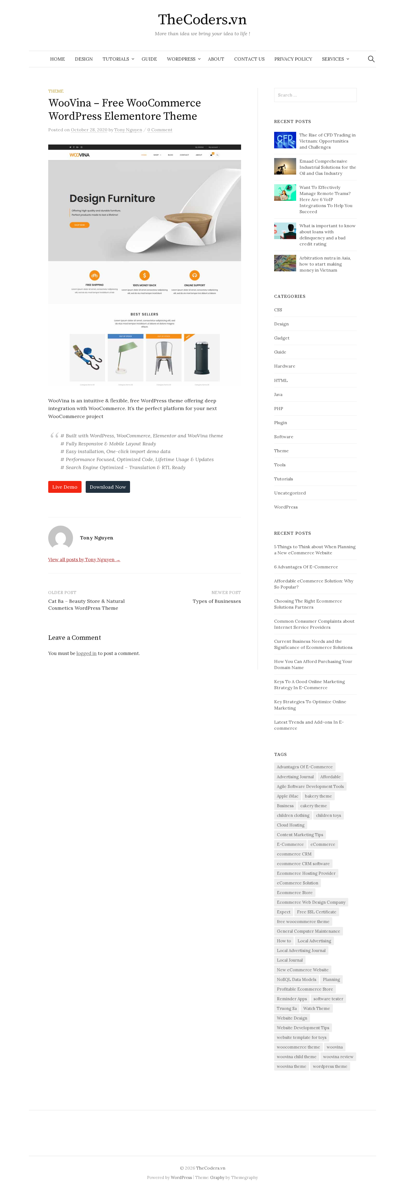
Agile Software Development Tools (310, 786)
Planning (331, 979)
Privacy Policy (293, 59)
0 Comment (159, 129)
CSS (278, 309)
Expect (283, 911)
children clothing (293, 815)
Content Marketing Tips (300, 834)
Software (283, 436)
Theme (56, 91)
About (216, 59)
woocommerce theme (298, 1047)
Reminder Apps (292, 998)
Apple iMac (287, 796)
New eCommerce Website (303, 969)
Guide (149, 59)
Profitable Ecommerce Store (305, 989)
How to (284, 940)
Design (84, 59)
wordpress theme (330, 1066)
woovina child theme (297, 1056)
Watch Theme (316, 1008)
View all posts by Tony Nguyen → (84, 560)
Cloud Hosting (290, 825)
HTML (281, 380)
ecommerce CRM (294, 854)
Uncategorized (290, 493)
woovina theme (291, 1066)
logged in (86, 653)
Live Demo (64, 487)
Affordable (330, 776)
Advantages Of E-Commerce (305, 766)
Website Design (292, 1018)
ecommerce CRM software (303, 863)
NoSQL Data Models (296, 979)
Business (285, 805)
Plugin (280, 422)
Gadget (282, 338)
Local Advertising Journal (301, 950)
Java (278, 394)
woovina (335, 1047)
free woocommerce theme (303, 921)
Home (57, 59)
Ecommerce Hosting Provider (306, 873)
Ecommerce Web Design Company (311, 902)
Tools (280, 464)
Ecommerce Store (295, 892)
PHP (278, 408)
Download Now (108, 487)
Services (333, 59)
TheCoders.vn (202, 19)
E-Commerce (290, 844)
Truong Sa (287, 1008)
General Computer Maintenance (308, 931)
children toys (328, 815)
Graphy (217, 1177)
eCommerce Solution (297, 883)
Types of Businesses (217, 601)
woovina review (338, 1056)
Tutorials (116, 59)
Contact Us (249, 59)
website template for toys (301, 1037)
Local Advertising (314, 940)
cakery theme (313, 805)
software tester (328, 998)
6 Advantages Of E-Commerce (306, 566)
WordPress (181, 59)
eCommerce (322, 844)
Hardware (284, 366)
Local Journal (290, 960)
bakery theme (318, 796)
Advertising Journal (295, 776)
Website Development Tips (303, 1027)
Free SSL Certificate (316, 911)
